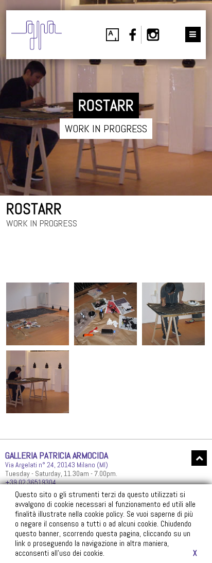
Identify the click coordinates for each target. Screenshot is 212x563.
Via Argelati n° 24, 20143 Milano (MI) (56, 464)
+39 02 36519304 (30, 482)
